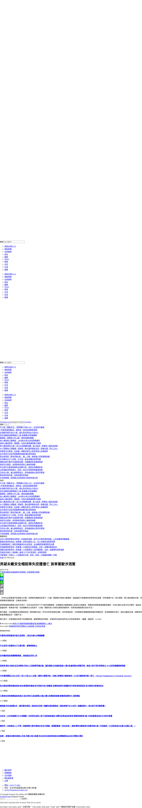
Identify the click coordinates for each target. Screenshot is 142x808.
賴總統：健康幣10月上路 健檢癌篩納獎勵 (17, 438)
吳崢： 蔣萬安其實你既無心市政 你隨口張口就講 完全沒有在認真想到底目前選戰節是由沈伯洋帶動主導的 (41, 736)
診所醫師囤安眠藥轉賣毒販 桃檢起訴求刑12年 (18, 656)
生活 (6, 264)
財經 (6, 262)
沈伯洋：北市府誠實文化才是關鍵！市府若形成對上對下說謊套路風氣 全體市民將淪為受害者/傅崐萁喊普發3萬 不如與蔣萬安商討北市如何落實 (56, 716)
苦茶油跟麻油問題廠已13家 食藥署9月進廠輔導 (18, 435)
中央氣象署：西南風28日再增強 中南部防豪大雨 (19, 478)
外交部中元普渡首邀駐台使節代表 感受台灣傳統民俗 (21, 467)
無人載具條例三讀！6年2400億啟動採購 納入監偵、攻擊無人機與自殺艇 (29, 446)
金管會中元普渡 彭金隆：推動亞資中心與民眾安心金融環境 (24, 451)
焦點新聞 (8, 249)
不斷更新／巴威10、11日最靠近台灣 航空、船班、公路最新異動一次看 (28, 555)
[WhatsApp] (71, 582)
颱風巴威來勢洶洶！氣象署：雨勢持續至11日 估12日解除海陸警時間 (27, 542)
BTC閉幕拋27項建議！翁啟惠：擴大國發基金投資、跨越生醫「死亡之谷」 (29, 449)
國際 (6, 257)
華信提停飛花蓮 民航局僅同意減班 (14, 475)
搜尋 (2, 242)
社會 (6, 267)
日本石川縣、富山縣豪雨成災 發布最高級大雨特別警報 (22, 472)
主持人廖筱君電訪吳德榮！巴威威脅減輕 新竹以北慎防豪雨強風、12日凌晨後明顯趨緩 (34, 539)
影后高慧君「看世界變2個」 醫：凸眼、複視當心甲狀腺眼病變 (25, 456)
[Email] (71, 589)
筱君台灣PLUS (10, 246)
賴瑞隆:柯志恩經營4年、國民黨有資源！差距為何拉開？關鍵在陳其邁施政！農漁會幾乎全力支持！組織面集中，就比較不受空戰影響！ (53, 706)
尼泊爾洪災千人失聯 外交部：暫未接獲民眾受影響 (20, 459)
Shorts (6, 259)
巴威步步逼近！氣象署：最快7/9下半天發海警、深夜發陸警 (23, 552)
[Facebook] (71, 578)
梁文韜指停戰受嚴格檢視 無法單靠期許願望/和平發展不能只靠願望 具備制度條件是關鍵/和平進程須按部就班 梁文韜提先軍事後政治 (51, 686)
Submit (24, 798)
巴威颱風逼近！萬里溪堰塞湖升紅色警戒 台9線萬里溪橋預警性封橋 (27, 544)
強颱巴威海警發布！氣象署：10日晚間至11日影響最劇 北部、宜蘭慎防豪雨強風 (32, 550)
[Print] (71, 593)
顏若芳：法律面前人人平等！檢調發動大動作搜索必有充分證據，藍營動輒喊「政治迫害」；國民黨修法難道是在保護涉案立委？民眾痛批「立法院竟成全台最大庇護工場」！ (68, 726)
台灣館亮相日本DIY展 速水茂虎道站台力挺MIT (19, 433)
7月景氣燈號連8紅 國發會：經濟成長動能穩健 (18, 430)
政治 (6, 254)
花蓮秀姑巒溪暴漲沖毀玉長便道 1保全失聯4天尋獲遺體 (22, 636)
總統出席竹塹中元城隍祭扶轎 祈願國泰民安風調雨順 (21, 462)
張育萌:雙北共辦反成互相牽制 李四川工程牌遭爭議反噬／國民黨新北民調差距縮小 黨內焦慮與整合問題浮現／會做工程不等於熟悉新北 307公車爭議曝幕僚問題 (62, 666)
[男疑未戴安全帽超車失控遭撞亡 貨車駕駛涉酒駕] (19, 572)
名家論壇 (8, 252)
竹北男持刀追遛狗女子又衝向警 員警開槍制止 (18, 646)
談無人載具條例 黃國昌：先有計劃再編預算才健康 (20, 443)
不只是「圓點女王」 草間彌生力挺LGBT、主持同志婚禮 (22, 427)
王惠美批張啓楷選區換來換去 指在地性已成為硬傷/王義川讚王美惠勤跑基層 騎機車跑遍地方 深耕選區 (40, 696)
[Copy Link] (71, 586)
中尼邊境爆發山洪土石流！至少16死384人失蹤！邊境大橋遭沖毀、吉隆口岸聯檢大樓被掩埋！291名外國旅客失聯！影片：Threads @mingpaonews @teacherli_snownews (66, 676)
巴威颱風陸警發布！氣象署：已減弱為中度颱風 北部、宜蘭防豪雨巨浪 (28, 547)
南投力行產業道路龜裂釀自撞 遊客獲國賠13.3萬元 (32, 624)
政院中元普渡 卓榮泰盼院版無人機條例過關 (18, 464)
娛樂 (6, 270)
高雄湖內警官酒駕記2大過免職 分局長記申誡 (27, 626)
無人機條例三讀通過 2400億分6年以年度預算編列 (20, 441)
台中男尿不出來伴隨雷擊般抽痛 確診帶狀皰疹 (18, 454)
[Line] (71, 575)
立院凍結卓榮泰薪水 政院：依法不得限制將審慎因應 (21, 470)
